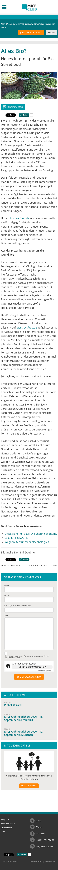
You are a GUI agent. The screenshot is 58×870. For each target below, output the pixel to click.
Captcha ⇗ (45, 670)
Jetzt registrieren (30, 32)
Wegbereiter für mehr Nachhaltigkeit (27, 542)
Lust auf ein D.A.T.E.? (17, 538)
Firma (6, 595)
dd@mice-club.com (44, 846)
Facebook (40, 833)
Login (51, 32)
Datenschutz (36, 861)
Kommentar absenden (29, 677)
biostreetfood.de (19, 218)
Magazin (5, 819)
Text (6, 616)
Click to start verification (32, 666)
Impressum (50, 861)
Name (6, 585)
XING (38, 820)
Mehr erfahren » (29, 786)
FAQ (3, 831)
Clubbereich (6, 827)
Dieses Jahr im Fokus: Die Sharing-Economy (31, 533)
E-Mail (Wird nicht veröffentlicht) (17, 605)
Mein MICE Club (8, 823)
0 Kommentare (15, 106)
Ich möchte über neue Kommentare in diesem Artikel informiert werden (27, 656)
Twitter (39, 827)
